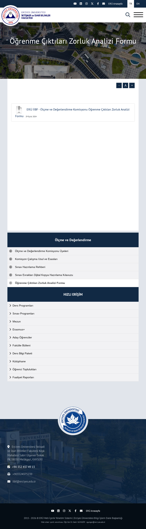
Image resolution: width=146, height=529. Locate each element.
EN (138, 3)
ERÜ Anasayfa (115, 3)
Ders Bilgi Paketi (22, 353)
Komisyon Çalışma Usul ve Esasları (36, 259)
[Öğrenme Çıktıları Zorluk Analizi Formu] (26, 15)
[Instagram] (86, 4)
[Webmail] (104, 4)
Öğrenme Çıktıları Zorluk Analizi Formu (40, 282)
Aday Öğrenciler (22, 337)
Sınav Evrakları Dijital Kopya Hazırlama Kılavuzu (44, 274)
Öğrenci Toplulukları (24, 369)
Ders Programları (23, 305)
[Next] (69, 4)
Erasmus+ (19, 329)
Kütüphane (19, 361)
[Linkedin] (81, 4)
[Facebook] (98, 4)
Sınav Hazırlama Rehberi (30, 266)
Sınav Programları (23, 313)
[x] (92, 4)
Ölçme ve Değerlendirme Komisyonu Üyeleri (41, 251)
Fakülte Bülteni (21, 345)
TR (130, 3)
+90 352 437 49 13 (23, 467)
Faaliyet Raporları (23, 377)
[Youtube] (75, 4)
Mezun (17, 321)
